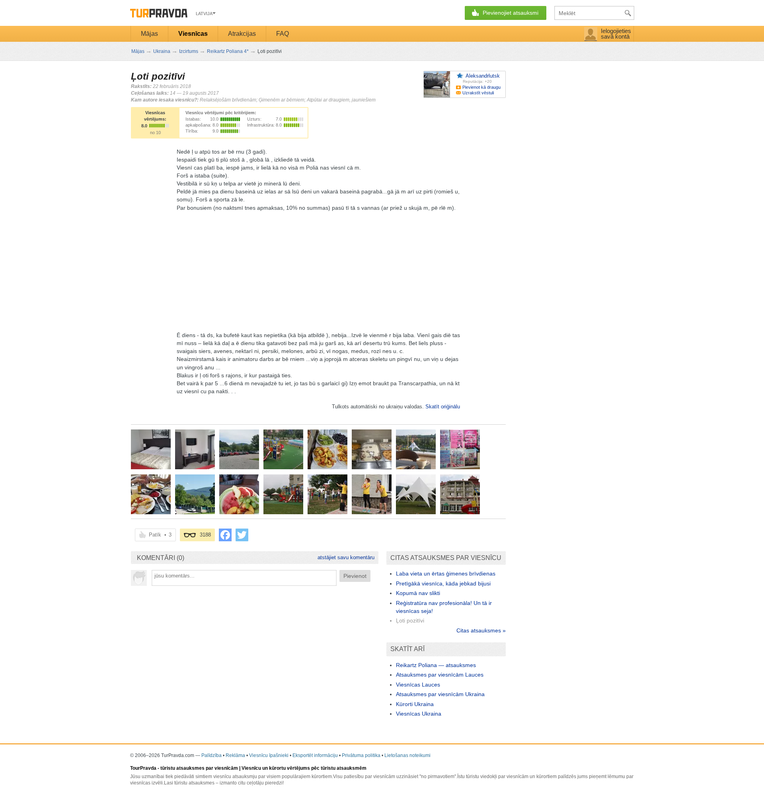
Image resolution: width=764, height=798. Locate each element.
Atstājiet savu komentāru (346, 557)
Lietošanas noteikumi (407, 755)
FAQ (282, 33)
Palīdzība (211, 755)
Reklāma (235, 755)
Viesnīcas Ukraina (418, 713)
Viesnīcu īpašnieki (268, 755)
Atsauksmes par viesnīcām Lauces (439, 674)
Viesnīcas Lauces (418, 684)
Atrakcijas (242, 33)
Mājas (149, 33)
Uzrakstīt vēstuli (478, 92)
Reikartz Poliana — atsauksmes (436, 665)
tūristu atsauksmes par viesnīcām (199, 768)
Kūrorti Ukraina (415, 704)
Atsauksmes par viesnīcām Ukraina (440, 694)
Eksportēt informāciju (315, 755)
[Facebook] (225, 535)
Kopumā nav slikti (418, 593)
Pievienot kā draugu (481, 87)
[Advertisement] (318, 267)
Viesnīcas (193, 33)
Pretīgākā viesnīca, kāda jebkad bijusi (443, 583)
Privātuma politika (361, 755)
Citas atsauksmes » (481, 630)
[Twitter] (242, 535)
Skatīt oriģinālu (442, 407)
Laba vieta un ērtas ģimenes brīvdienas (445, 573)
